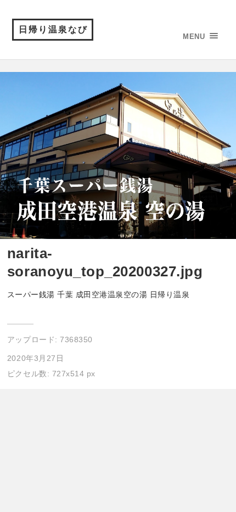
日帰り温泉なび (53, 29)
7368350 (76, 339)
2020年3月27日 (35, 358)
